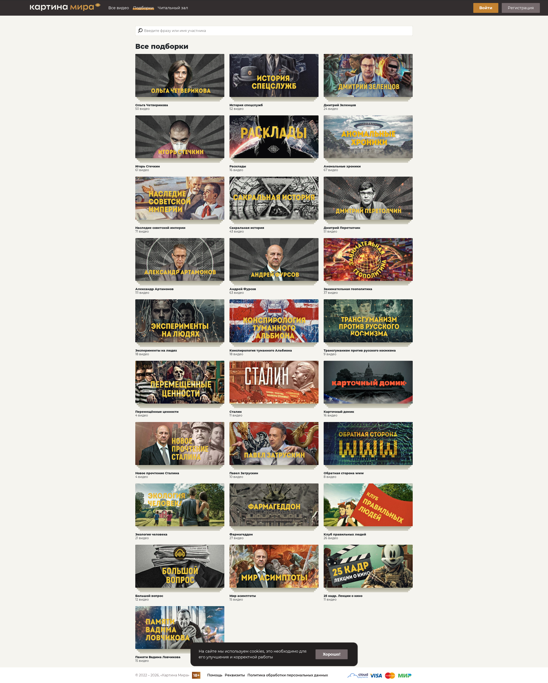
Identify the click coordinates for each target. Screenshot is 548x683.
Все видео (118, 8)
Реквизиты (235, 675)
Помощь (214, 675)
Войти (485, 8)
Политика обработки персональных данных (287, 675)
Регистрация (521, 8)
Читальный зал (173, 8)
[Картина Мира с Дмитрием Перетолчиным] (65, 8)
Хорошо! (331, 654)
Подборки (143, 8)
